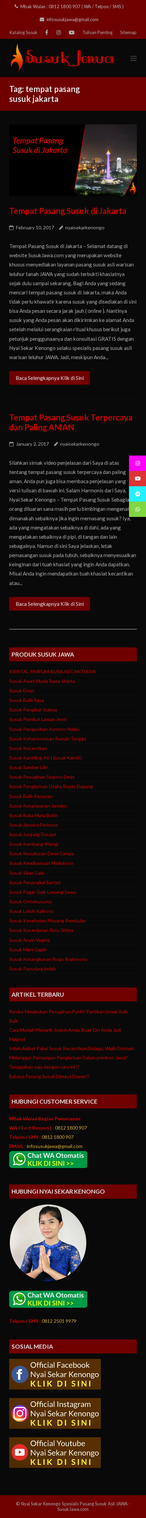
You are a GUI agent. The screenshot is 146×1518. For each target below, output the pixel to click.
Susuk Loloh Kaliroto (31, 911)
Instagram (58, 32)
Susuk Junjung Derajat (32, 834)
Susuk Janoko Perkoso (33, 825)
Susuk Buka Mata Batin (33, 815)
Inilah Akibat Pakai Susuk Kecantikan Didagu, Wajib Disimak (71, 1048)
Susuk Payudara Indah (32, 968)
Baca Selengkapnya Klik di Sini (50, 378)
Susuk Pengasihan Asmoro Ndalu (44, 729)
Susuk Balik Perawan (31, 796)
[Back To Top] (128, 1500)
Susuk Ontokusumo (30, 901)
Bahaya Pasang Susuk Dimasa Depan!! (49, 1076)
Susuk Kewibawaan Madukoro (41, 863)
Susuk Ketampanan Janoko (38, 806)
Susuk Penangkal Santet (35, 882)
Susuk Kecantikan (28, 748)
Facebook (46, 32)
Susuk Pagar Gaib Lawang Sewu (42, 892)
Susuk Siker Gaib (26, 873)
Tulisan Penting (97, 32)
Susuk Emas (21, 690)
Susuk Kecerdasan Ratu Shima (41, 930)
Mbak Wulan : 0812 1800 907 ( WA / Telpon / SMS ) (72, 6)
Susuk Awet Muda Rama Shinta (42, 681)
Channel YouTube (71, 32)
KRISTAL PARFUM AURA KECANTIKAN (52, 671)
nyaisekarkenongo (85, 227)
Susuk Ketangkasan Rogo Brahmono (48, 959)
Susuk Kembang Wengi (33, 844)
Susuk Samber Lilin (28, 767)
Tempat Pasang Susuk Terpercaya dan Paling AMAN (70, 422)
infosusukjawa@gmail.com (72, 19)
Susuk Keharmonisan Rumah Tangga (47, 738)
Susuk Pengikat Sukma (33, 709)
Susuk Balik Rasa (26, 700)
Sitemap (128, 32)
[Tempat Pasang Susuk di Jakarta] (73, 160)
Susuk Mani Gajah (28, 949)
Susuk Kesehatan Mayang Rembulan (47, 920)
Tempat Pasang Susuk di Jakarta (67, 211)
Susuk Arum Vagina (29, 940)
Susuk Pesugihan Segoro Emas (42, 777)
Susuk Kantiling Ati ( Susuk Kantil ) (45, 758)
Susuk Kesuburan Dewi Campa (41, 853)
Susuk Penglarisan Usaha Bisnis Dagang (51, 786)
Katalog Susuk (23, 32)
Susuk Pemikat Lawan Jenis (38, 719)
